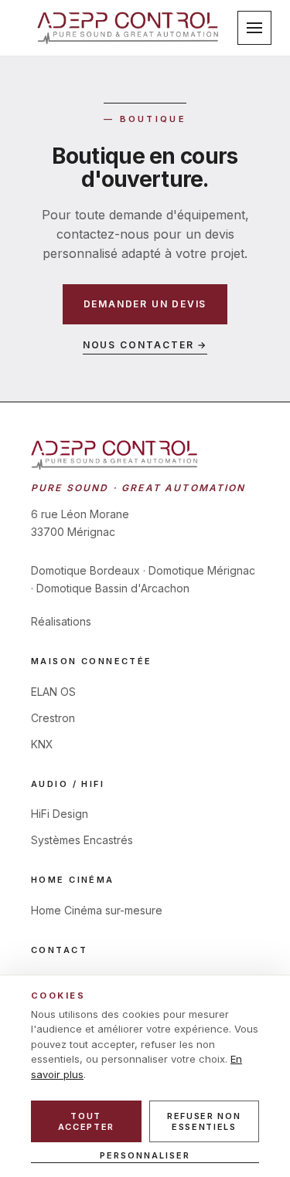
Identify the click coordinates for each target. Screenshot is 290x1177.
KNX (42, 744)
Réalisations (61, 621)
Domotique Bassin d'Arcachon (112, 588)
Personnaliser (145, 1155)
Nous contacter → (145, 345)
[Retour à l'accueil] (128, 27)
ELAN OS (53, 691)
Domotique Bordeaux (85, 570)
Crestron (53, 717)
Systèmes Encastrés (82, 839)
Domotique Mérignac (201, 570)
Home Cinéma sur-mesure (96, 910)
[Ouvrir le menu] (254, 28)
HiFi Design (59, 813)
